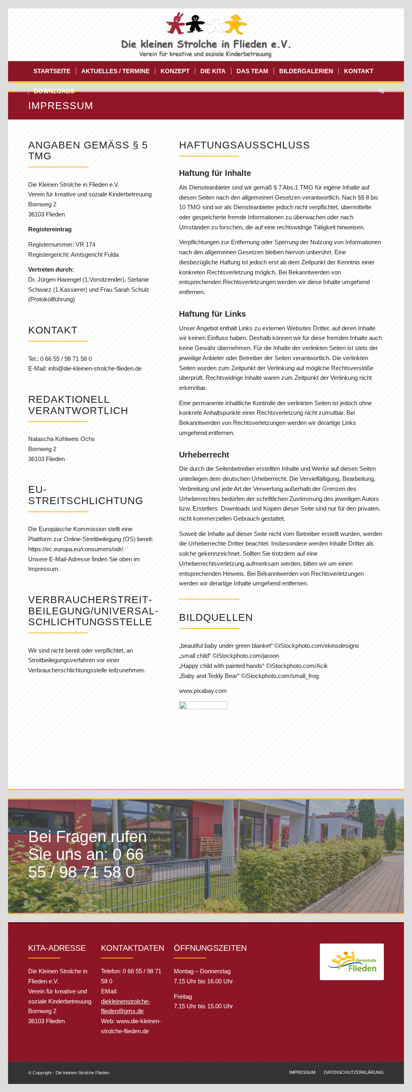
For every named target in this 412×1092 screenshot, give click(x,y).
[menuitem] (52, 71)
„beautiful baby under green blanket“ (226, 645)
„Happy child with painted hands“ (221, 665)
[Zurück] (338, 962)
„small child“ (195, 655)
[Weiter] (366, 962)
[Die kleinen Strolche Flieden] (206, 34)
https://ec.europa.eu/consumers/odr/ (75, 549)
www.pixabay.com (203, 690)
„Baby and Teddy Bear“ (209, 675)
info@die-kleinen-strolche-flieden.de (95, 368)
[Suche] (379, 91)
